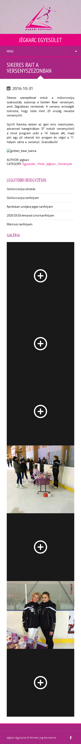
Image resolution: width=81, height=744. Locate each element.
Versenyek (65, 164)
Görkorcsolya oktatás (21, 189)
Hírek (41, 164)
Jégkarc (51, 164)
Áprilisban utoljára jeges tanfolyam (30, 207)
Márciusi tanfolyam (19, 224)
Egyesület (28, 164)
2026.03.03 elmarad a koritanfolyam (30, 215)
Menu (10, 51)
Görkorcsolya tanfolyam (23, 198)
